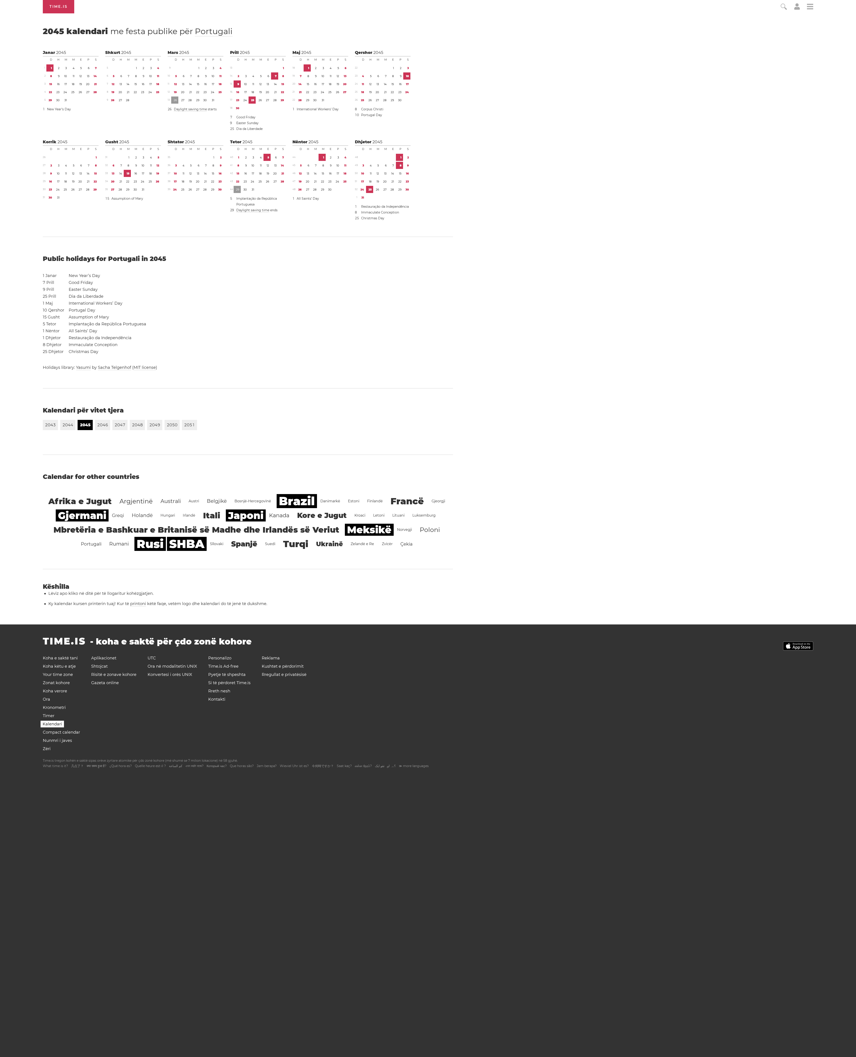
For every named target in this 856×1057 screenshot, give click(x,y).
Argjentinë (136, 501)
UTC (152, 658)
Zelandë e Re (362, 544)
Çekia (406, 544)
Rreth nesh (219, 691)
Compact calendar (61, 732)
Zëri (47, 748)
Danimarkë (330, 501)
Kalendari (52, 724)
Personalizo (219, 658)
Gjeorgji (438, 501)
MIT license (145, 367)
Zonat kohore (56, 682)
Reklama (271, 658)
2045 (61, 52)
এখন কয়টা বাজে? (194, 766)
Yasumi (83, 367)
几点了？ (77, 766)
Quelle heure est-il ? (150, 766)
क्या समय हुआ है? (96, 766)
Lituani (398, 515)
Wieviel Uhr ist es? (294, 766)
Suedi (270, 544)
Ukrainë (329, 544)
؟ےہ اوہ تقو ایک (385, 766)
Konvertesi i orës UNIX (170, 674)
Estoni (353, 501)
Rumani (119, 544)
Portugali (214, 31)
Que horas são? (242, 766)
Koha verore (55, 691)
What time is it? (55, 766)
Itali (211, 515)
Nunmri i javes (57, 740)
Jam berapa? (267, 766)
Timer (48, 715)
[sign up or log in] (797, 8)
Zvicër (387, 544)
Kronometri (54, 707)
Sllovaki (216, 544)
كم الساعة (175, 766)
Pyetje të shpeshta (227, 674)
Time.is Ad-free (223, 666)
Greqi (118, 515)
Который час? (217, 766)
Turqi (295, 543)
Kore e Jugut (322, 515)
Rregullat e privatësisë (284, 674)
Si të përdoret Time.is (229, 682)
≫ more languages (414, 766)
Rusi (150, 544)
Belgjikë (217, 501)
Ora (46, 699)
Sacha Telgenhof (114, 367)
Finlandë (375, 501)
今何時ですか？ (323, 766)
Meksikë (369, 530)
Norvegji (404, 529)
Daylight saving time (190, 109)
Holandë (142, 515)
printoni (138, 603)
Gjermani (82, 515)
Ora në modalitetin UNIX (172, 666)
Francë (407, 501)
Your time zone (58, 674)
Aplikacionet (103, 658)
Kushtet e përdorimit (283, 666)
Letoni (379, 515)
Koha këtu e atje (59, 666)
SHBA (186, 544)
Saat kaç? (344, 766)
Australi (170, 501)
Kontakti (216, 699)
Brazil (297, 501)
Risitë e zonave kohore (113, 674)
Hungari (167, 515)
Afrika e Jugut (80, 501)
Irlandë (189, 515)
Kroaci (359, 515)
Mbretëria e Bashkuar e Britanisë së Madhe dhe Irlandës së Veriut (196, 530)
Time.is (58, 6)
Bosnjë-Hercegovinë (253, 501)
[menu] (810, 7)
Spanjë (244, 544)
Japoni (245, 515)
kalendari (138, 31)
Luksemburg (424, 515)
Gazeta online (105, 682)
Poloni (430, 530)
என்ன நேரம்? (363, 766)
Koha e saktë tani (60, 658)
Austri (194, 501)
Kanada (279, 515)
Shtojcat (99, 666)
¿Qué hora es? (120, 766)
